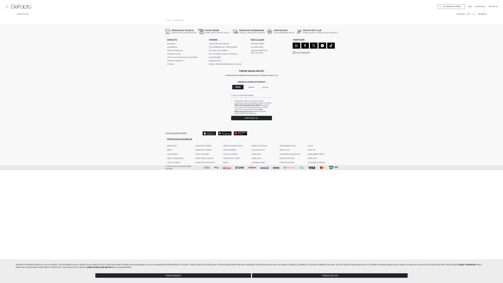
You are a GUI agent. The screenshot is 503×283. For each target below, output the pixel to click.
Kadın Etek (312, 158)
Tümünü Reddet (173, 275)
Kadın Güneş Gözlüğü (204, 158)
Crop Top (312, 150)
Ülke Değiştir (303, 53)
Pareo (226, 163)
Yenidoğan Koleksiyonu (290, 154)
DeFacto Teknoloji (175, 61)
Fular (310, 146)
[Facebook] (305, 46)
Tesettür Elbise (202, 154)
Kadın (237, 87)
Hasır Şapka (172, 154)
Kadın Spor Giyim (287, 163)
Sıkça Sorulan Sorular (219, 44)
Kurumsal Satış (174, 54)
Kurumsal (171, 44)
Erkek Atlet (285, 150)
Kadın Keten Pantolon (205, 163)
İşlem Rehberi (215, 57)
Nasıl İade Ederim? (219, 50)
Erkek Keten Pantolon (233, 146)
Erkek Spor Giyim (287, 158)
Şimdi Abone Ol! (251, 118)
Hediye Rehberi (229, 150)
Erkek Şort (256, 158)
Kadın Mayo (172, 146)
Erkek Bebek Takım (287, 146)
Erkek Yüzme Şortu (175, 158)
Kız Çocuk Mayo (258, 150)
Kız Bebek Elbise (258, 163)
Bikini (169, 150)
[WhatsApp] (296, 46)
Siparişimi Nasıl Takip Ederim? (224, 47)
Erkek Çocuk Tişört (231, 158)
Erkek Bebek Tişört (316, 154)
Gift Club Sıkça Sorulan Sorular (223, 54)
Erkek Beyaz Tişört (203, 150)
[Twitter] (314, 46)
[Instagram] (322, 46)
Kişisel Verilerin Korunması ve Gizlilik (225, 64)
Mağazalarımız (257, 44)
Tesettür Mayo (173, 163)
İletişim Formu (257, 47)
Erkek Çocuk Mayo (259, 146)
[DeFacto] (21, 7)
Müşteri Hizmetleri (259, 50)
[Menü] (6, 6)
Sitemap (170, 64)
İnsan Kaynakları (175, 50)
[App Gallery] (240, 133)
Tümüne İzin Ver (330, 275)
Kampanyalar (215, 61)
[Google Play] (225, 133)
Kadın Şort (256, 154)
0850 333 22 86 (257, 53)
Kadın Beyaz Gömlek (316, 163)
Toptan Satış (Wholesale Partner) (182, 57)
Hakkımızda (172, 47)
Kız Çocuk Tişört (230, 154)
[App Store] (209, 133)
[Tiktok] (331, 46)
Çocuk (265, 87)
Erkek (251, 87)
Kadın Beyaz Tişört (203, 146)
